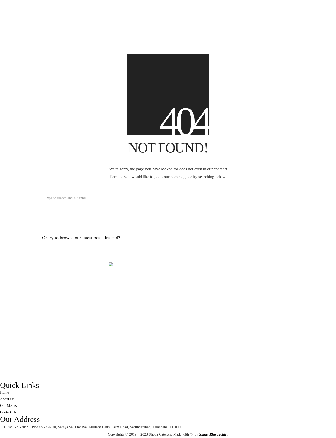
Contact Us (328, 125)
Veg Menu (272, 125)
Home (259, 125)
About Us (311, 125)
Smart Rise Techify (213, 434)
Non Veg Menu (292, 125)
